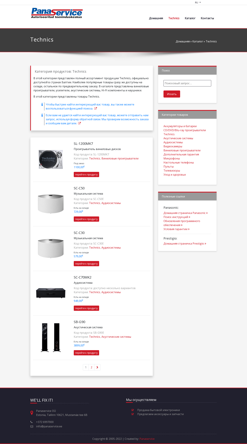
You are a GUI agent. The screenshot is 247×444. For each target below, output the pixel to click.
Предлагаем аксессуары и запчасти (160, 414)
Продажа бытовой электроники (158, 410)
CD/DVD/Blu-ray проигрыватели (184, 130)
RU (197, 2)
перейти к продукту (86, 174)
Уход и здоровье (174, 174)
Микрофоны (171, 158)
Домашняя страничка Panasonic (184, 213)
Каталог (190, 18)
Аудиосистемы (111, 203)
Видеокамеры (172, 146)
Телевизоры (171, 170)
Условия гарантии (175, 229)
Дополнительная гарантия (181, 154)
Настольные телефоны (178, 162)
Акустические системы (116, 337)
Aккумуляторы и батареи (180, 126)
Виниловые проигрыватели (119, 158)
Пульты (168, 166)
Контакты (207, 18)
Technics (173, 18)
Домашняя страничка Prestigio (183, 243)
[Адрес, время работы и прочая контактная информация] (33, 413)
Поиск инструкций (175, 217)
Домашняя (156, 18)
